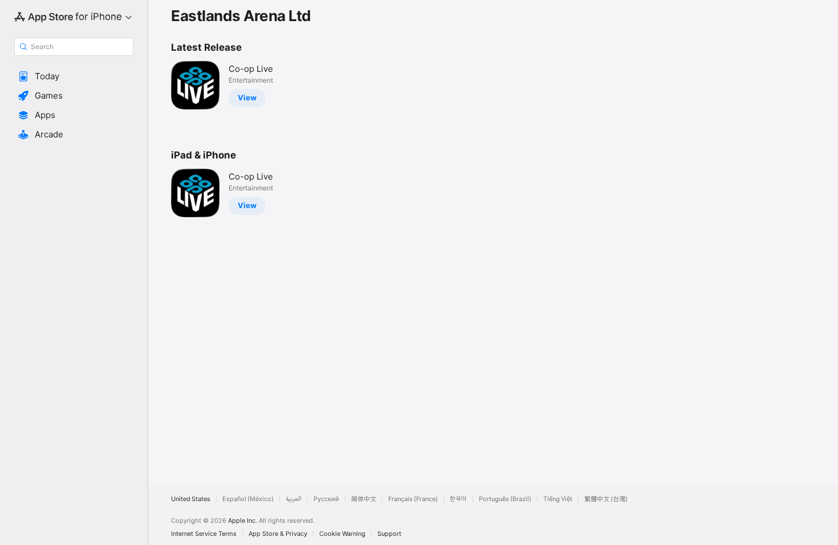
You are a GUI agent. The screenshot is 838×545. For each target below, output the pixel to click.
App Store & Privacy (278, 534)
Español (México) (248, 499)
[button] (74, 76)
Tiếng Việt (557, 499)
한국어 (458, 499)
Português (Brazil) (505, 499)
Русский (326, 499)
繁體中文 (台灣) (606, 499)
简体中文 (363, 499)
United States (190, 499)
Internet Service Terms (204, 534)
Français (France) (413, 499)
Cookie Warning (342, 534)
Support (389, 534)
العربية (294, 499)
